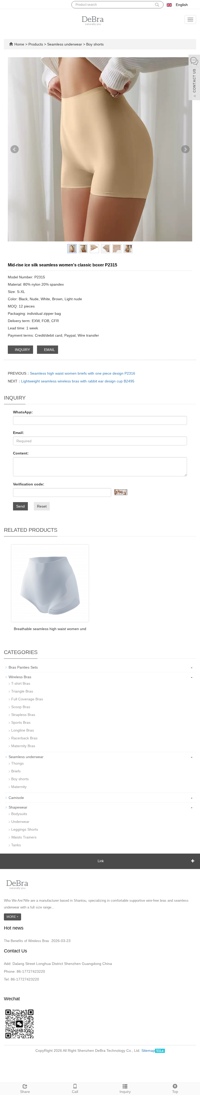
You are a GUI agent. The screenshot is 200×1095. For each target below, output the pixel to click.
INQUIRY (22, 350)
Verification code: (28, 484)
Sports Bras (20, 722)
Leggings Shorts (24, 829)
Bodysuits (19, 814)
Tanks (16, 845)
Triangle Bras (22, 691)
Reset (42, 506)
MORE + (12, 917)
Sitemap (148, 1050)
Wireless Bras (20, 677)
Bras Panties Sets (23, 667)
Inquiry (125, 1092)
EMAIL (49, 350)
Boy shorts (94, 44)
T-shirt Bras (20, 683)
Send (20, 506)
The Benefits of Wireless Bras (26, 941)
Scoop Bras (20, 707)
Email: (18, 433)
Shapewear (18, 807)
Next (185, 149)
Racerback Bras (24, 738)
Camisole (16, 798)
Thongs (17, 763)
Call (75, 1092)
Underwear (20, 821)
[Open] (194, 78)
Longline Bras (22, 730)
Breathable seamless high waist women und (50, 629)
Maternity (19, 787)
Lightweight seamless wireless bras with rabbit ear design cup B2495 (77, 381)
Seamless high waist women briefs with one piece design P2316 (82, 373)
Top (175, 1092)
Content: (21, 453)
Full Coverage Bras (27, 699)
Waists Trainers (23, 837)
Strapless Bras (23, 715)
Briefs (16, 771)
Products (36, 44)
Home (19, 44)
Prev (14, 149)
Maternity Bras (23, 746)
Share (25, 1092)
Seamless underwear (64, 44)
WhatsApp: (23, 412)
